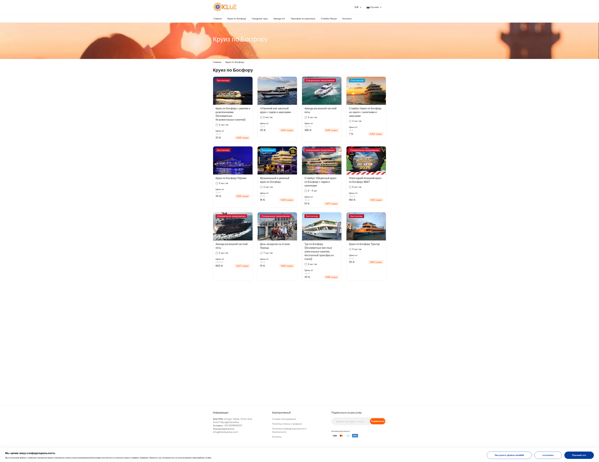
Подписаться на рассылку (346, 412)
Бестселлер (223, 80)
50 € (218, 192)
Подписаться (377, 421)
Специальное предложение (320, 80)
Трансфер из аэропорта (303, 18)
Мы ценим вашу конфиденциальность (30, 453)
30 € (262, 196)
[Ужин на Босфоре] (255, 7)
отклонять (548, 455)
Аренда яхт (279, 18)
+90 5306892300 (227, 425)
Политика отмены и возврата (287, 423)
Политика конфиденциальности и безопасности (289, 430)
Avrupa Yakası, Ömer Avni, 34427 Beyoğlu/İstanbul (232, 420)
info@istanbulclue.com (225, 430)
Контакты (347, 18)
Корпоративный (281, 412)
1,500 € (219, 262)
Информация (220, 412)
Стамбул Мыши (329, 18)
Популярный (357, 80)
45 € (218, 134)
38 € (262, 126)
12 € (351, 130)
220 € (352, 196)
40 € (307, 273)
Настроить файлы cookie (509, 455)
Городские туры (260, 18)
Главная (217, 18)
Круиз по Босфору (236, 18)
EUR (356, 7)
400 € (307, 126)
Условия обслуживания (284, 419)
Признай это (579, 455)
